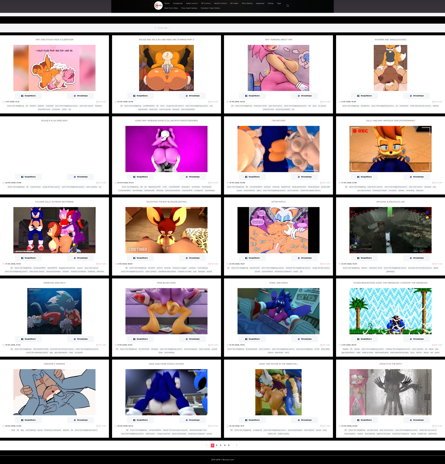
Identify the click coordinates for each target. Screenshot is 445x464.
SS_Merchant (144, 349)
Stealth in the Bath (391, 364)
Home (167, 3)
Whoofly (159, 190)
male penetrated (381, 352)
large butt (153, 109)
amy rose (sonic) (86, 106)
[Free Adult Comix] (158, 5)
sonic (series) (91, 187)
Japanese (260, 3)
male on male (367, 352)
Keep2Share (30, 96)
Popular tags (163, 28)
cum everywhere (188, 109)
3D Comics (206, 3)
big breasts (143, 109)
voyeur (80, 268)
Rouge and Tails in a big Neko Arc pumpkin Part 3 (166, 40)
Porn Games (247, 3)
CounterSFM (187, 190)
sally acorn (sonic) (375, 187)
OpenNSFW (52, 268)
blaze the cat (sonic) (428, 430)
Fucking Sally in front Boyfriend (54, 202)
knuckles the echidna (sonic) (420, 268)
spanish (66, 430)
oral (194, 271)
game (436, 268)
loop (314, 106)
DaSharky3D (149, 190)
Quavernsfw (255, 268)
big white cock (44, 109)
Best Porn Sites (171, 8)
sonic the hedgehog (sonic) (66, 106)
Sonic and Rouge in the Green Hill (278, 364)
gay (51, 352)
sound (239, 190)
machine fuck (268, 109)
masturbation (349, 433)
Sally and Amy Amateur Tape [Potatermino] (390, 121)
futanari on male (184, 271)
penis (437, 352)
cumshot (192, 268)
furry (162, 106)
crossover (56, 109)
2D (27, 106)
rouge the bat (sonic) (175, 106)
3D (141, 187)
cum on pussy (165, 109)
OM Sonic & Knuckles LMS (390, 202)
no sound (322, 106)
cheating (91, 271)
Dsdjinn (41, 106)
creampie (49, 106)
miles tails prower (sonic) (420, 106)
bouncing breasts (283, 109)
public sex (272, 433)
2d (70, 109)
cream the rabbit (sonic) (310, 190)
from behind (309, 430)
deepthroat (285, 187)
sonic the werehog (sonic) (37, 352)
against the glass (384, 433)
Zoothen (151, 268)
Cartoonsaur (35, 187)
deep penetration (299, 187)
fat (309, 106)
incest (316, 349)
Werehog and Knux (54, 283)
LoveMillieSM (174, 187)
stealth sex (422, 433)
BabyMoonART (155, 187)
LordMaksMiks (149, 106)
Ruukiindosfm (251, 349)
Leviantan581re (124, 190)
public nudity (283, 433)
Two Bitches (279, 121)
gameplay (390, 271)
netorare (100, 271)
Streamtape (82, 96)
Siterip (270, 3)
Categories (178, 3)
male (358, 352)
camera (401, 190)
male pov (419, 190)
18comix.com (228, 460)
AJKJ (165, 187)
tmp (13, 430)
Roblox (364, 268)
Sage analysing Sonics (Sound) (166, 364)
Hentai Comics (220, 3)
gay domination (61, 352)
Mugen (345, 349)
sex (211, 106)
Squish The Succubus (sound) (175, 430)
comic (64, 109)
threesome (404, 106)
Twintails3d (206, 187)
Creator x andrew (54, 364)
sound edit (325, 187)
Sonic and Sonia (278, 283)
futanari (98, 106)
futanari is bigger (180, 268)
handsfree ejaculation (167, 271)
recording (410, 190)
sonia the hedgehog (304, 349)
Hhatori (33, 106)
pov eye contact (364, 190)
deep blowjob (313, 187)
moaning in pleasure (283, 271)
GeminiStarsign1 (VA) (198, 430)
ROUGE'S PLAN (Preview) (54, 121)
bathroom (433, 433)
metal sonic (150, 433)
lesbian (436, 106)
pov (434, 187)
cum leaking (202, 268)
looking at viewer (380, 190)
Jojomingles (210, 190)
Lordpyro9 (198, 190)
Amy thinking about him (278, 40)
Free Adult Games (189, 8)
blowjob (176, 109)
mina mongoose (190, 349)
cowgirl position (163, 433)
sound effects (249, 190)
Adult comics (192, 3)
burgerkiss (365, 106)
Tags (279, 3)
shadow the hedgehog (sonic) (298, 268)
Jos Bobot (196, 187)
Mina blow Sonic (166, 283)
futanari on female (78, 271)
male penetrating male (399, 352)
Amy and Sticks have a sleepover (54, 40)
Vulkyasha (185, 187)
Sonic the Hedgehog (15, 106)
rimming (275, 187)
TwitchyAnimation (172, 190)
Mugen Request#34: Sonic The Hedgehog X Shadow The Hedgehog (390, 283)
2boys (426, 352)
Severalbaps (137, 190)
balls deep (325, 349)
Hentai (357, 349)
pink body (279, 352)
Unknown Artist (260, 106)
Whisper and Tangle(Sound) (390, 40)
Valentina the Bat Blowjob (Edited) (166, 202)
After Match (278, 202)
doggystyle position (67, 268)
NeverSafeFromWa (41, 349)
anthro (159, 268)
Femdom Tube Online (210, 8)
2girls (259, 190)
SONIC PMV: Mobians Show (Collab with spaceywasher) (166, 121)
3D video (234, 3)
